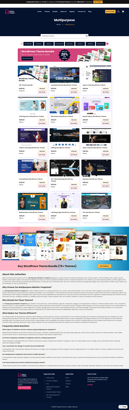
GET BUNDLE (98, 2)
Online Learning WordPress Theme (32, 148)
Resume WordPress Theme (93, 179)
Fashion (80, 44)
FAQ (47, 384)
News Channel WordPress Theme (95, 148)
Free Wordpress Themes (53, 392)
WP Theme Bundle (26, 85)
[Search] (86, 36)
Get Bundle (104, 266)
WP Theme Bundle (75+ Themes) (53, 396)
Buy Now (42, 92)
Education (70, 44)
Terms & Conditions (52, 381)
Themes (68, 384)
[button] (118, 11)
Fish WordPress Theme (91, 212)
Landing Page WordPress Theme (63, 212)
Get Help (90, 384)
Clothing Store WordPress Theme (31, 116)
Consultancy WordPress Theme (31, 179)
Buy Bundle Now (27, 58)
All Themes (28, 44)
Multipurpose (69, 24)
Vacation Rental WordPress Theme (64, 85)
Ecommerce (59, 44)
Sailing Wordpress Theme (60, 148)
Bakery (49, 44)
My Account (110, 11)
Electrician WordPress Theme (62, 116)
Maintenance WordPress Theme (31, 212)
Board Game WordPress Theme (94, 116)
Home (59, 24)
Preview (42, 88)
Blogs (67, 387)
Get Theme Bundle (24, 388)
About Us (68, 381)
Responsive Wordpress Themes (53, 388)
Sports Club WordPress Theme (94, 85)
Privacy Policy (50, 378)
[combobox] (64, 36)
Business (38, 44)
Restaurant (100, 44)
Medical (90, 44)
